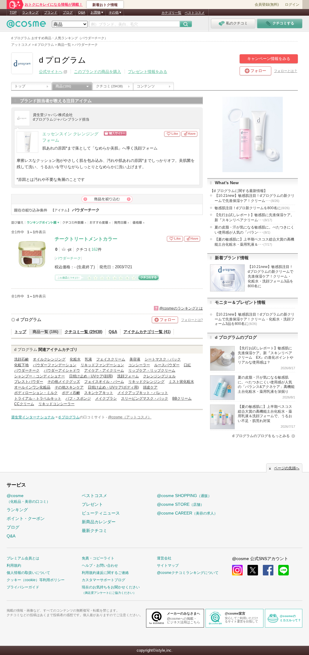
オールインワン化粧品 (32, 387)
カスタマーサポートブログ (103, 580)
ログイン (292, 4)
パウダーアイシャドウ (62, 370)
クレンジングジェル (159, 376)
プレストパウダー (28, 381)
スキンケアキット (98, 393)
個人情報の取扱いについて (28, 573)
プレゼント (92, 504)
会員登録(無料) (267, 4)
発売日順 (122, 222)
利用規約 (14, 565)
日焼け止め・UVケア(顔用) (91, 376)
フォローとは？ (285, 71)
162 (94, 249)
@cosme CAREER (187, 513)
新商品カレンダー (99, 521)
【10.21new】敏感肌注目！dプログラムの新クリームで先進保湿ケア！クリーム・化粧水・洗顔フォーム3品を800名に (270, 276)
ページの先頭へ (286, 468)
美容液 (134, 359)
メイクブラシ (106, 398)
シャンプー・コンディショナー (39, 376)
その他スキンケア (69, 387)
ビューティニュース (101, 513)
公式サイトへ (50, 71)
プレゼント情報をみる (147, 71)
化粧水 (75, 359)
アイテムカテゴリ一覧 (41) (146, 331)
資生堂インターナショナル (33, 417)
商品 (63, 86)
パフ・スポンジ (78, 398)
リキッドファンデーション (102, 365)
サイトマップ (168, 565)
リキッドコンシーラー (56, 404)
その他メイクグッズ (63, 381)
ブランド (50, 12)
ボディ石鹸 (71, 393)
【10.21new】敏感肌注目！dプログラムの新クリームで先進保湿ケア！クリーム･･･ (255, 198)
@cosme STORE (180, 504)
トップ (19, 86)
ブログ (68, 12)
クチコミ (109, 86)
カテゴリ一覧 (171, 12)
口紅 (187, 365)
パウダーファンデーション (54, 365)
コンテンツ (146, 86)
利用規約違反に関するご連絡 (105, 573)
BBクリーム (182, 398)
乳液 (88, 359)
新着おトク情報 (105, 5)
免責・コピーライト (98, 558)
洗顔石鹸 (21, 359)
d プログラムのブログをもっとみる (261, 436)
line (283, 570)
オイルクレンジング (49, 359)
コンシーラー (139, 365)
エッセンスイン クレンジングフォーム (70, 137)
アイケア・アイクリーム (104, 370)
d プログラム (28, 319)
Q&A (81, 12)
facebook (268, 570)
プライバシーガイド (23, 587)
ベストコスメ (195, 12)
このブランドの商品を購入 (97, 71)
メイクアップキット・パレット (142, 393)
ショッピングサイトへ (134, 133)
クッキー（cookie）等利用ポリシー (36, 580)
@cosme (28, 498)
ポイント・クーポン (26, 518)
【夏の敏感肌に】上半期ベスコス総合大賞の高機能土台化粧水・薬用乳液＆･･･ (254, 242)
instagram (237, 570)
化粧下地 (21, 365)
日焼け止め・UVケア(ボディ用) (113, 387)
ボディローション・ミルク (36, 393)
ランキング (30, 12)
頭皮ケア (150, 387)
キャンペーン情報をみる (268, 58)
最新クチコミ (94, 530)
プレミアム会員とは (23, 558)
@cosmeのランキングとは (181, 308)
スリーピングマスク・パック (144, 398)
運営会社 (164, 558)
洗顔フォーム (128, 376)
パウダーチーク (68, 258)
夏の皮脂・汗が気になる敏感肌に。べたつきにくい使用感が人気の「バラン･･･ (254, 230)
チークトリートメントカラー (86, 238)
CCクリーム (24, 404)
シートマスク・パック (163, 359)
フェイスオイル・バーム (104, 381)
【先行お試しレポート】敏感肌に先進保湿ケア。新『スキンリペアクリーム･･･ (254, 217)
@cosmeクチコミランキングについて (187, 573)
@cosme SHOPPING (184, 495)
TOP (13, 12)
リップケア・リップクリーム (151, 370)
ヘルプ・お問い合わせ (100, 565)
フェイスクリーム (110, 359)
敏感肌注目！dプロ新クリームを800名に (252, 208)
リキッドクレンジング (146, 381)
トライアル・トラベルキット (37, 398)
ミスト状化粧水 (181, 381)
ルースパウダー (167, 365)
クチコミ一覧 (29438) (83, 331)
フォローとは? (192, 320)
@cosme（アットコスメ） (129, 417)
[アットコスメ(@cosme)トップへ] (26, 25)
